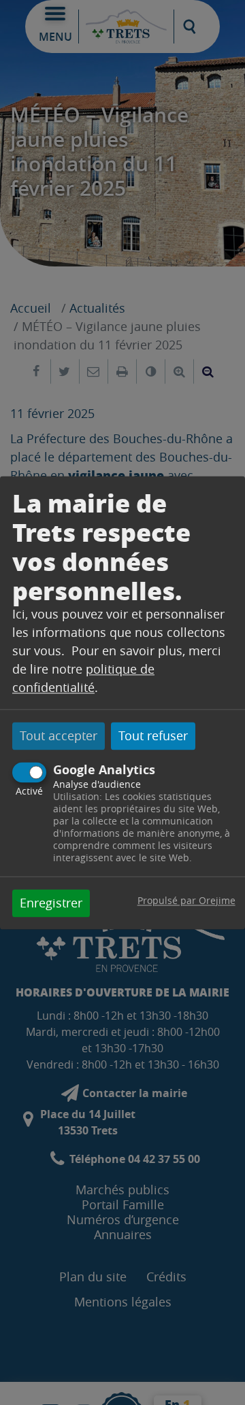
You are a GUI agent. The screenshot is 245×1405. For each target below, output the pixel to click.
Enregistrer (51, 903)
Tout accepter (58, 736)
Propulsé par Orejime (186, 900)
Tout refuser (153, 736)
